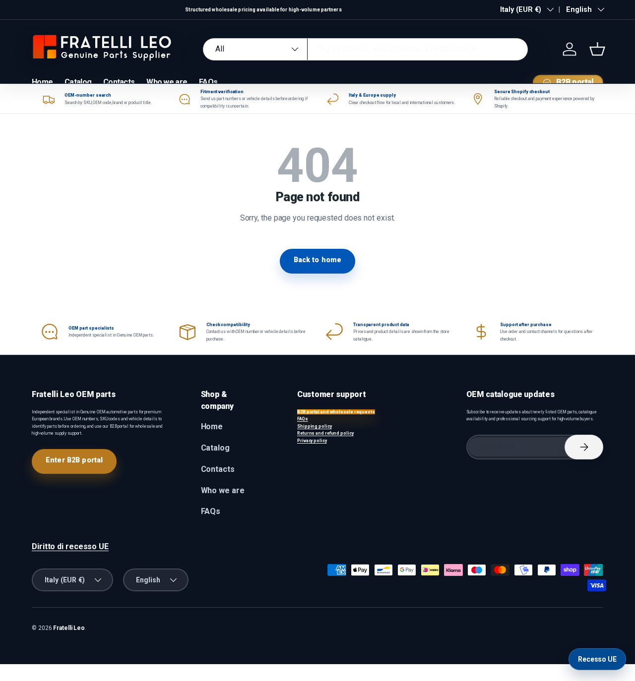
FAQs (208, 82)
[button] (597, 49)
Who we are (166, 82)
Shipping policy (314, 426)
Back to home (318, 260)
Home (42, 82)
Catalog (77, 82)
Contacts (118, 82)
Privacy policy (312, 440)
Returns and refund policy (325, 433)
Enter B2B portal (74, 460)
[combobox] (365, 49)
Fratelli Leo (69, 627)
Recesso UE (597, 659)
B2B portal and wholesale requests (336, 411)
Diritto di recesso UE (70, 546)
